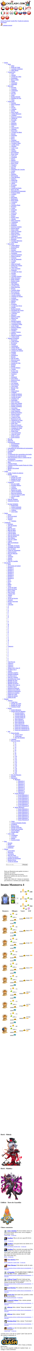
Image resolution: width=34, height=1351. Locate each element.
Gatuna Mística (15, 245)
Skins (9, 462)
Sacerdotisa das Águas (17, 310)
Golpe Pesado (15, 341)
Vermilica (13, 330)
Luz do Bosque (15, 293)
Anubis (13, 171)
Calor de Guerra (15, 434)
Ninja (12, 106)
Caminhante (14, 222)
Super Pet (10, 440)
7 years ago (13, 1330)
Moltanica (14, 124)
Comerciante (18, 736)
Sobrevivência (15, 391)
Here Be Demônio (20, 737)
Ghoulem (13, 146)
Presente (10, 843)
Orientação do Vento (16, 420)
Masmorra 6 (21, 789)
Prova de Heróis (15, 741)
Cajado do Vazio (15, 417)
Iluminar (13, 364)
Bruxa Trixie (14, 163)
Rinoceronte (14, 175)
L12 (16, 759)
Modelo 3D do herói (13, 468)
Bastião (13, 366)
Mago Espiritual (15, 104)
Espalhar (13, 352)
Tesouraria (14, 488)
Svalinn (13, 211)
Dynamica (14, 304)
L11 (16, 758)
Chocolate (10, 604)
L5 (15, 748)
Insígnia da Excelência (14, 689)
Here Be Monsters (16, 775)
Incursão (13, 776)
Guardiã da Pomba (16, 188)
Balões (9, 584)
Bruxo (13, 138)
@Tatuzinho (11, 1272)
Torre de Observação (13, 535)
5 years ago (22, 1262)
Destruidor (14, 135)
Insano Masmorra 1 (23, 809)
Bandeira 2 (11, 569)
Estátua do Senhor (13, 696)
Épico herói (11, 244)
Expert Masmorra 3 (23, 798)
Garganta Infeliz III (20, 716)
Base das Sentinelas (16, 493)
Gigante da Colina (16, 76)
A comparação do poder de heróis (17, 456)
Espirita (13, 186)
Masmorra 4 (21, 785)
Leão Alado (14, 511)
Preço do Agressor (16, 425)
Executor (13, 87)
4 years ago (10, 1257)
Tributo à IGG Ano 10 (14, 668)
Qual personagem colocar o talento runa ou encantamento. (18, 1268)
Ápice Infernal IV (19, 723)
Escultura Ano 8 (12, 686)
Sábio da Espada (15, 264)
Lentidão (13, 353)
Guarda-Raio (14, 299)
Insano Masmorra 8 (23, 819)
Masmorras (14, 778)
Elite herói (10, 86)
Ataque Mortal (15, 347)
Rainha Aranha (15, 281)
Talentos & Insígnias (13, 338)
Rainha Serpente (15, 96)
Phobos (13, 216)
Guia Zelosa (14, 386)
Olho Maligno (15, 284)
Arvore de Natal (12, 587)
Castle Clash (7, 1235)
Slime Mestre (14, 70)
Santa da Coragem (16, 231)
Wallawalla (14, 180)
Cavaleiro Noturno (16, 276)
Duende (13, 134)
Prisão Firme (14, 431)
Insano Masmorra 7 (23, 818)
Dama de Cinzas (15, 234)
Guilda (6, 471)
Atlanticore (14, 118)
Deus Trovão (14, 112)
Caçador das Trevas (16, 305)
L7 (15, 751)
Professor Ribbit (15, 192)
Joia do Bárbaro (15, 429)
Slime (9, 64)
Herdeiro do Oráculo (17, 426)
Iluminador (14, 282)
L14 (16, 762)
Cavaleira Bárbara (16, 322)
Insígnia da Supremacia (14, 691)
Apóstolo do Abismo (17, 296)
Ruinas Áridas (15, 826)
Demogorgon (14, 161)
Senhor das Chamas (16, 265)
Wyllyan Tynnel (12, 1279)
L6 (15, 750)
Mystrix (13, 288)
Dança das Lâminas (16, 403)
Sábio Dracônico (15, 278)
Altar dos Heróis (12, 525)
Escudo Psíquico (15, 367)
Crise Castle (11, 833)
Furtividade (14, 400)
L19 (16, 770)
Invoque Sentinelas (13, 504)
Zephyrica (14, 213)
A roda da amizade (13, 861)
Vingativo (14, 165)
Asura (12, 196)
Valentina (13, 151)
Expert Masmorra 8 (23, 806)
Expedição (14, 824)
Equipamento (11, 442)
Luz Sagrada (14, 383)
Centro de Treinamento (14, 550)
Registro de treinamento (14, 858)
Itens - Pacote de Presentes (10, 1297)
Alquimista (14, 83)
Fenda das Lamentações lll (22, 728)
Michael (13, 168)
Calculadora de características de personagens (20, 448)
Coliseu (10, 541)
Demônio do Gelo (16, 98)
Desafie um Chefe (16, 477)
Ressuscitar (14, 340)
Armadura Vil (15, 398)
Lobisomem (14, 90)
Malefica (13, 301)
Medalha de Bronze (13, 683)
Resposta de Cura (16, 418)
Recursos (10, 518)
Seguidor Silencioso (16, 240)
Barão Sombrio (15, 279)
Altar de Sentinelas (16, 491)
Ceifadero (14, 115)
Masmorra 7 (21, 790)
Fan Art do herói (12, 516)
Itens (5, 841)
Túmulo (10, 595)
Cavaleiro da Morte (16, 132)
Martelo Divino (12, 860)
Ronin (13, 172)
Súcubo (13, 107)
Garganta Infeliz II (20, 714)
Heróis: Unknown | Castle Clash (11, 1262)
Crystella (13, 261)
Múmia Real (14, 318)
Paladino (13, 103)
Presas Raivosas (15, 287)
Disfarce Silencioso (16, 405)
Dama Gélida (14, 230)
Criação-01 (14, 182)
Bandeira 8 (11, 578)
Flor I (9, 579)
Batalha (10, 474)
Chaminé (10, 600)
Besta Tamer (14, 154)
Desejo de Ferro (15, 380)
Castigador (14, 313)
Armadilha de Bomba (14, 545)
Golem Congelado (16, 507)
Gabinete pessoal (7, 25)
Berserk (13, 357)
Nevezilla (13, 120)
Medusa (13, 160)
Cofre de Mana (12, 533)
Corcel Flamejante (16, 508)
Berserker (13, 239)
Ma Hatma (14, 197)
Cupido (13, 121)
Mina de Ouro (11, 528)
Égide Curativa (15, 436)
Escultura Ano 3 (12, 669)
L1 (15, 742)
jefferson (9, 1307)
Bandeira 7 (11, 576)
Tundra (13, 262)
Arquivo (10, 519)
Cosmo (13, 208)
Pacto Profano (15, 384)
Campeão (13, 109)
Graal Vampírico (15, 411)
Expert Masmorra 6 (23, 802)
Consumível (11, 846)
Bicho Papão (14, 200)
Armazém (10, 556)
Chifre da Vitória (15, 422)
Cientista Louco (15, 312)
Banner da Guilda (16, 490)
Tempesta (13, 257)
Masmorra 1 (21, 781)
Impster (13, 838)
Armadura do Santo (16, 428)
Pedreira (10, 559)
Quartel (10, 527)
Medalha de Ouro (12, 680)
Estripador (14, 209)
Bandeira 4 (11, 572)
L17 (16, 767)
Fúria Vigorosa (15, 401)
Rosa (9, 583)
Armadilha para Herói (14, 547)
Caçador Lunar (15, 285)
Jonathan (10, 1238)
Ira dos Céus (14, 370)
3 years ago (13, 1235)
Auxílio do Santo (16, 397)
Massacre (13, 315)
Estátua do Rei (12, 697)
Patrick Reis (10, 1294)
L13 (16, 761)
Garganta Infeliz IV (20, 717)
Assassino (14, 89)
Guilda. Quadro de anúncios (15, 473)
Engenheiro (14, 78)
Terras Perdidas (15, 830)
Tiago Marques (11, 1265)
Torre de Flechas (12, 536)
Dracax (13, 158)
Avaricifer (14, 837)
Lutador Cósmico (16, 332)
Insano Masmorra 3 (23, 812)
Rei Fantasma (15, 152)
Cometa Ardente (15, 409)
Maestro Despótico (16, 335)
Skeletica (13, 179)
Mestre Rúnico (15, 233)
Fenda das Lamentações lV (22, 730)
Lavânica (13, 194)
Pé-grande (14, 185)
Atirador (13, 75)
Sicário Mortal (15, 247)
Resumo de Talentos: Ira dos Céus (12, 1246)
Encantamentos (15, 443)
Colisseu (13, 487)
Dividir (13, 389)
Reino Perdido (15, 733)
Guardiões (10, 451)
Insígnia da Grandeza (13, 693)
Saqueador (14, 84)
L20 (16, 771)
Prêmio (6, 849)
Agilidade (14, 392)
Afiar (12, 375)
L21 (16, 773)
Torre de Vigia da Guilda (18, 494)
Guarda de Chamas (16, 349)
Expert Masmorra (19, 793)
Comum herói (11, 72)
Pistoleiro (13, 174)
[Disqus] (17, 1061)
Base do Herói (12, 549)
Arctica (13, 149)
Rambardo (14, 225)
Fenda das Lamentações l (22, 725)
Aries (12, 126)
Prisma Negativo (15, 414)
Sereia (13, 137)
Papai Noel (14, 131)
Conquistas (11, 854)
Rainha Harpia (15, 141)
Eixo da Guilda (15, 484)
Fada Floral (14, 267)
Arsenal (10, 558)
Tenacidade (14, 361)
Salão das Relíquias (13, 542)
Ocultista (13, 214)
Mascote (10, 439)
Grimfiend (14, 157)
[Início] (15, 5)
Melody (13, 302)
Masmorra (17, 779)
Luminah (13, 298)
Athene (13, 183)
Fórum (2, 21)
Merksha (13, 333)
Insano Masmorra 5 (23, 815)
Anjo (12, 73)
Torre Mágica (11, 538)
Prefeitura (10, 524)
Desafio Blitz (14, 832)
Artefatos (13, 521)
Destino (10, 453)
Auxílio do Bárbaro (16, 394)
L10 (16, 756)
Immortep (13, 123)
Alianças (10, 700)
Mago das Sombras (16, 237)
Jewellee (13, 273)
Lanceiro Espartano (16, 254)
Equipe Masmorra (16, 710)
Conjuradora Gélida (16, 324)
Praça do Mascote (12, 553)
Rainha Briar (14, 505)
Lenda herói (11, 101)
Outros (6, 513)
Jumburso (13, 223)
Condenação (14, 372)
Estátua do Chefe (12, 694)
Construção (11, 482)
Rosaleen (13, 206)
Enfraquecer (14, 355)
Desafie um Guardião (17, 829)
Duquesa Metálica (16, 327)
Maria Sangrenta (15, 220)
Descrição (10, 852)
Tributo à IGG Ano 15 (14, 685)
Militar (9, 514)
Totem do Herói (12, 552)
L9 (15, 754)
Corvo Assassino (15, 268)
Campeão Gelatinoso (17, 69)
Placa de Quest (12, 855)
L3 (15, 745)
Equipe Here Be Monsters (18, 711)
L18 (16, 768)
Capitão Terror (15, 144)
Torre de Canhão (12, 539)
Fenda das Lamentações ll (22, 727)
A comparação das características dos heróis (20, 454)
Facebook (7, 21)
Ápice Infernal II (19, 720)
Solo (9, 731)
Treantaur (13, 140)
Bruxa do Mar (15, 189)
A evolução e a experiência (15, 460)
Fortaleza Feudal (15, 480)
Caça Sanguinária (16, 432)
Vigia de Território (13, 499)
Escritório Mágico (16, 485)
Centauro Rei (11, 593)
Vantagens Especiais (13, 501)
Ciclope (13, 92)
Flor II (9, 581)
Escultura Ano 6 (12, 675)
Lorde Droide (15, 326)
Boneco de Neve (12, 589)
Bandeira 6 (11, 575)
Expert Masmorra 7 (23, 804)
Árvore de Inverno (13, 598)
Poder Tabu (14, 423)
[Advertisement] (17, 44)
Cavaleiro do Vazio (16, 271)
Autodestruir (14, 346)
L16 (16, 765)
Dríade (13, 81)
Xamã (12, 95)
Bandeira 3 (11, 570)
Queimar (13, 344)
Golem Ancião (15, 336)
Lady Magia (14, 242)
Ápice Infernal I (19, 719)
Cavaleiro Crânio (16, 143)
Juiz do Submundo (16, 259)
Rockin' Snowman (13, 601)
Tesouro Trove (19, 734)
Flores (9, 586)
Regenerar (14, 381)
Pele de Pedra (15, 358)
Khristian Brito (11, 1321)
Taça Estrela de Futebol (14, 566)
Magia (9, 470)
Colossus (13, 319)
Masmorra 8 (21, 792)
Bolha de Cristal (15, 67)
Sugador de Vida (15, 363)
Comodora (14, 202)
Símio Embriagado (16, 251)
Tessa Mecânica (15, 177)
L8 (15, 753)
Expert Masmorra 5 (23, 801)
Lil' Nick (13, 166)
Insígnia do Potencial (13, 688)
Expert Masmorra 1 (23, 795)
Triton (12, 100)
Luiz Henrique (11, 1287)
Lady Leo (14, 155)
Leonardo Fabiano (12, 1300)
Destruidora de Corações (18, 169)
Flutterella (14, 270)
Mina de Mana (12, 530)
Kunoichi (13, 248)
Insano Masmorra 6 (23, 816)
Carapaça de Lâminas (17, 350)
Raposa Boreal (15, 228)
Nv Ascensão (11, 449)
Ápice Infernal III (19, 722)
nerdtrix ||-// (10, 1328)
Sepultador (14, 253)
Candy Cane (14, 148)
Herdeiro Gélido (15, 316)
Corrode (13, 369)
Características (15, 446)
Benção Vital (14, 388)
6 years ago (20, 1297)
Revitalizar (14, 343)
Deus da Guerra (15, 360)
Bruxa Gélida (15, 79)
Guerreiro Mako (15, 290)
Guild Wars (14, 476)
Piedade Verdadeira (16, 406)
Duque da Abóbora (16, 117)
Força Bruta (14, 378)
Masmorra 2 (21, 782)
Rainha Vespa (15, 217)
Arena (13, 821)
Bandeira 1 (11, 567)
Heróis (6, 62)
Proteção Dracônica (16, 412)
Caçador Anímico (16, 295)
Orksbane (13, 129)
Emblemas (10, 847)
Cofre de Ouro (12, 532)
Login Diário (11, 850)
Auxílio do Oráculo (16, 395)
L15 (16, 764)
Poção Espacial (15, 437)
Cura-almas (14, 408)
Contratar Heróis (12, 463)
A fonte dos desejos (13, 857)
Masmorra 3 (21, 784)
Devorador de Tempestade (18, 191)
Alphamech (14, 236)
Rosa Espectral (15, 292)
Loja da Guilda (15, 496)
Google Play (13, 21)
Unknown (10, 646)
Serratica (13, 250)
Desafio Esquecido (16, 827)
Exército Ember (15, 840)
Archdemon (14, 835)
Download (4, 22)
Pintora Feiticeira (15, 256)
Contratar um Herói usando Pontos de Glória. (20, 465)
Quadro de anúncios (23, 21)
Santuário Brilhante (13, 674)
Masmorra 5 (21, 787)
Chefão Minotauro (16, 113)
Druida (13, 110)
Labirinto (13, 739)
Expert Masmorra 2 (23, 796)
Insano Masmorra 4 (23, 813)
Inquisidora (14, 329)
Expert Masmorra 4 (23, 799)
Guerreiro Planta (15, 205)
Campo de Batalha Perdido (18, 823)
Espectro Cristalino (16, 227)
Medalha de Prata (12, 682)
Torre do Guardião (13, 561)
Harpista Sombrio (16, 321)
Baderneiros (14, 199)
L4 (15, 747)
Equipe (10, 708)
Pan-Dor (13, 93)
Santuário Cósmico (13, 672)
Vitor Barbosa (11, 1259)
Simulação (14, 377)
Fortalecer (14, 374)
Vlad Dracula (15, 127)
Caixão (10, 597)
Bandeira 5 (11, 573)
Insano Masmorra (19, 807)
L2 (15, 744)
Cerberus (13, 510)
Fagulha (13, 307)
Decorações (7, 562)
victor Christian (12, 1231)
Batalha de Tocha (16, 479)
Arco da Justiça (15, 415)
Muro (12, 497)
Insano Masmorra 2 (23, 810)
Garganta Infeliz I (19, 713)
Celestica (13, 274)
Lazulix (13, 203)
